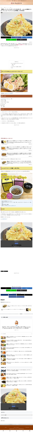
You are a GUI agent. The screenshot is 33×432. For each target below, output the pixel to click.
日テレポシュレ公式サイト (11, 205)
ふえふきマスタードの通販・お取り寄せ (16, 66)
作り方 (13, 65)
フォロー (17, 243)
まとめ (12, 67)
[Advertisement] (16, 54)
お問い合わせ (3, 420)
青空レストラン (6, 271)
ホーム (6, 427)
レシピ (2, 271)
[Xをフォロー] (24, 295)
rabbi (16, 325)
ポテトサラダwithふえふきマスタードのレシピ (17, 63)
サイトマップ (27, 427)
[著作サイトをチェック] (8, 295)
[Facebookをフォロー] (16, 297)
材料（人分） (13, 64)
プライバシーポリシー (16, 427)
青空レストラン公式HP (8, 93)
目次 (15, 61)
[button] (22, 40)
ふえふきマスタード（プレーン (5, 98)
